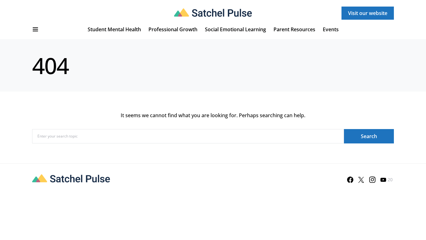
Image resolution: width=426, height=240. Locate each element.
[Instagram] (372, 180)
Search (369, 136)
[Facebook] (350, 180)
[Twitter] (361, 180)
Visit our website (367, 13)
